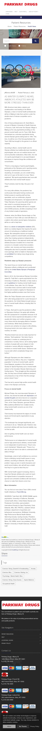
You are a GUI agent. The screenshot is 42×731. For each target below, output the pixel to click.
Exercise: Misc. (7, 572)
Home (10, 26)
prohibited (10, 254)
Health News (11, 46)
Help (15, 11)
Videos (23, 46)
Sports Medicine (29, 580)
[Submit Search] (35, 40)
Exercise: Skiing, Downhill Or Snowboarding (15, 569)
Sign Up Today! (33, 11)
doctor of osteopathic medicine (21, 227)
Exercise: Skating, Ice (21, 572)
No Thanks (23, 726)
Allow (9, 726)
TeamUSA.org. (21, 492)
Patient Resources (20, 26)
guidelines (12, 283)
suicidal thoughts (10, 398)
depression (30, 395)
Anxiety (33, 569)
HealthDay (15, 550)
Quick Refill (23, 11)
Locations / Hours (7, 640)
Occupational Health (8, 584)
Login (7, 14)
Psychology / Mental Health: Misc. (13, 576)
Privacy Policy (6, 643)
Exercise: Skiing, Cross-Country (12, 580)
